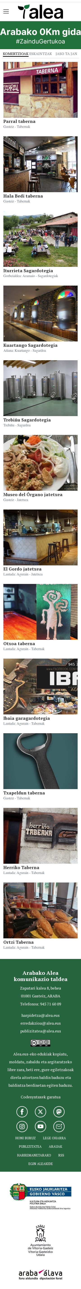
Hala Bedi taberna (23, 196)
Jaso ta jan (66, 53)
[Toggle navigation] (6, 11)
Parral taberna (19, 121)
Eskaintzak (40, 53)
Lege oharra (54, 1138)
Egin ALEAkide (40, 1164)
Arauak (55, 1146)
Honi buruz (25, 1138)
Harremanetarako (34, 1155)
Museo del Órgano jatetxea (33, 494)
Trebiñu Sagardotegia (27, 420)
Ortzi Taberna (18, 942)
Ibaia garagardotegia (26, 718)
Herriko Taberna (21, 867)
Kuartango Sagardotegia (30, 345)
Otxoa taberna (19, 643)
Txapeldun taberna (24, 793)
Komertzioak (16, 53)
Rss (61, 1155)
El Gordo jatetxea (22, 569)
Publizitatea (30, 1146)
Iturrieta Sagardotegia (28, 270)
